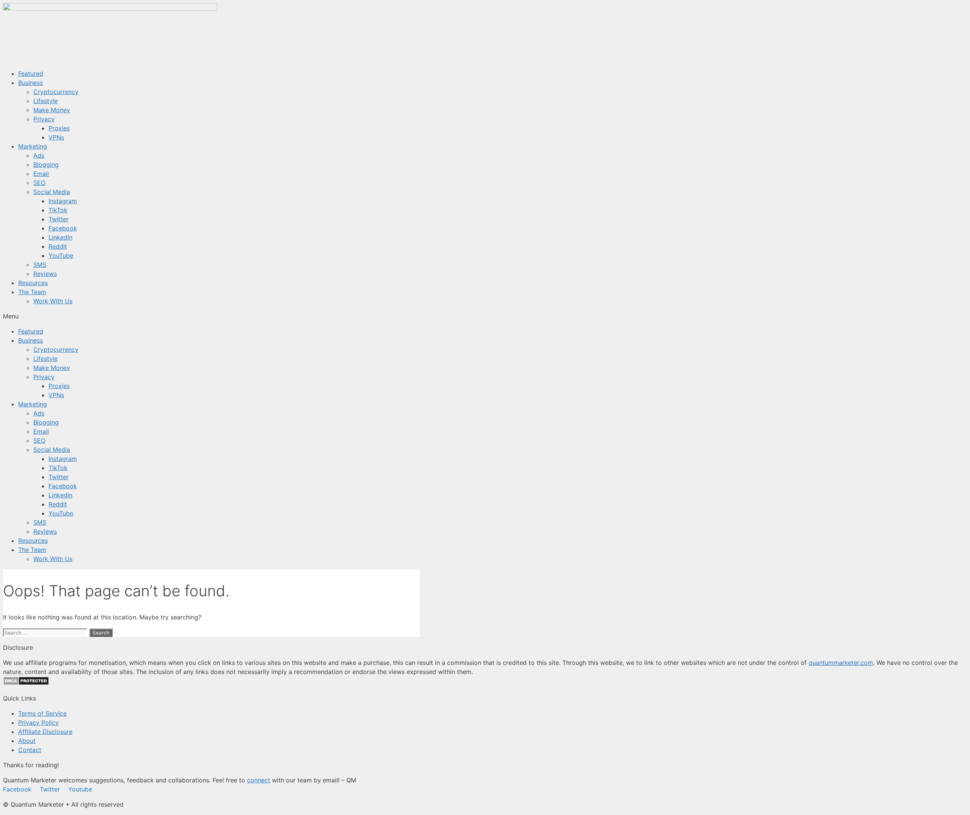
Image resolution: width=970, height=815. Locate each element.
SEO (39, 183)
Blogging (46, 164)
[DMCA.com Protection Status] (26, 683)
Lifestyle (45, 101)
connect (258, 780)
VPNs (56, 137)
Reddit (57, 246)
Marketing (32, 146)
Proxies (59, 128)
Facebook (62, 228)
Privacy (44, 119)
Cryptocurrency (55, 92)
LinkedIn (60, 237)
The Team (32, 292)
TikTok (57, 210)
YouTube (60, 255)
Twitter (58, 219)
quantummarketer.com (841, 662)
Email (41, 173)
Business (30, 82)
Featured (30, 73)
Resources (33, 283)
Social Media (51, 192)
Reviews (45, 273)
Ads (38, 155)
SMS (39, 264)
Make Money (51, 110)
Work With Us (52, 301)
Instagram (62, 201)
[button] (485, 316)
